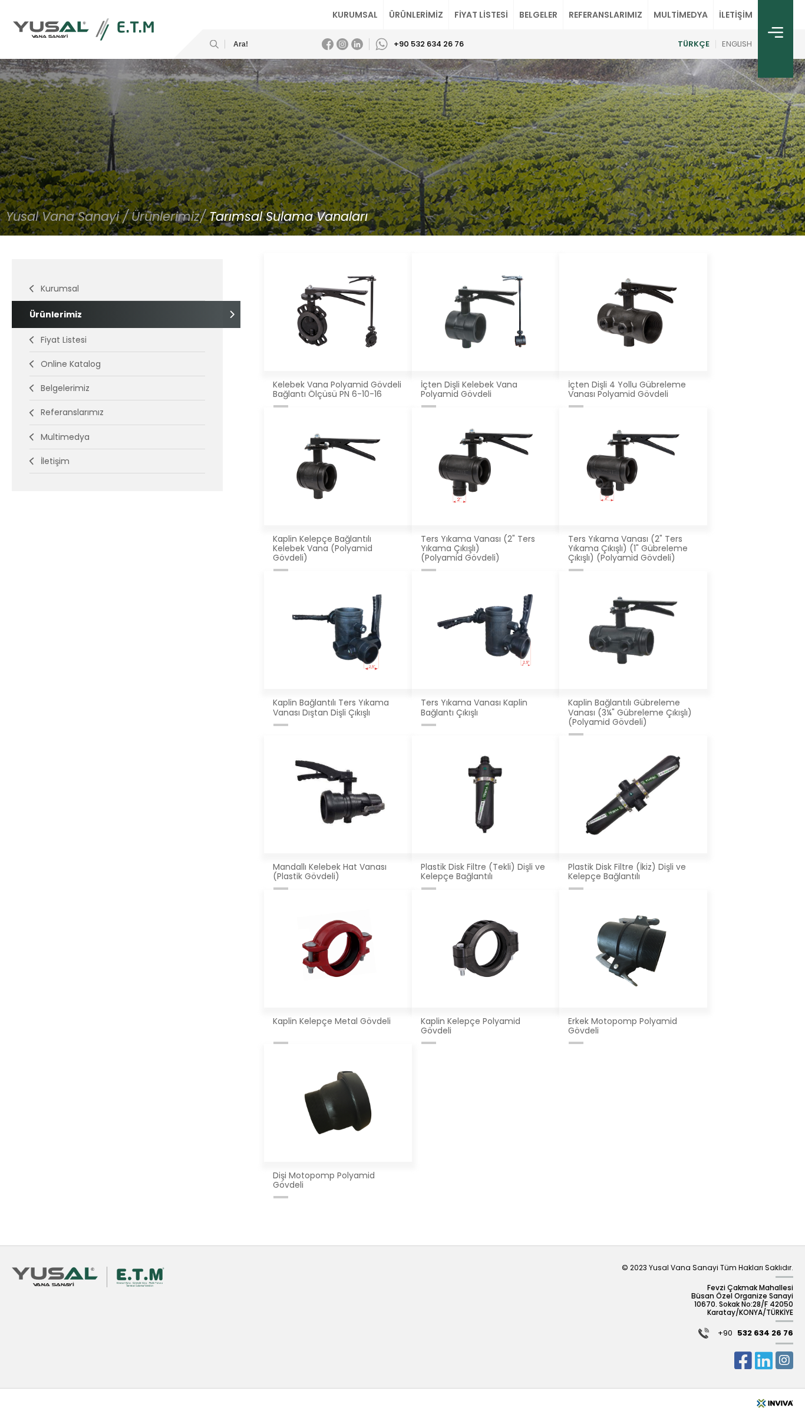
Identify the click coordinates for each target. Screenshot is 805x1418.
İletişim (55, 461)
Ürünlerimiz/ (170, 216)
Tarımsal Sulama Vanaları (288, 216)
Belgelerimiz (65, 388)
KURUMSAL (355, 15)
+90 (755, 1333)
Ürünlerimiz (55, 314)
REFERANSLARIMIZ (605, 15)
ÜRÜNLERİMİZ (416, 15)
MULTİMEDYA (681, 15)
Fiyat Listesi (64, 340)
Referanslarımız (72, 412)
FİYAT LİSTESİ (481, 15)
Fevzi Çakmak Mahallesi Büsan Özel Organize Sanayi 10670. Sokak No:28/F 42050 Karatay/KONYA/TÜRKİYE (742, 1300)
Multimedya (65, 437)
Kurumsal (60, 288)
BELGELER (538, 15)
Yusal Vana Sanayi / (67, 216)
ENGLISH (737, 44)
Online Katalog (71, 364)
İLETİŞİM (736, 15)
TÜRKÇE (694, 44)
